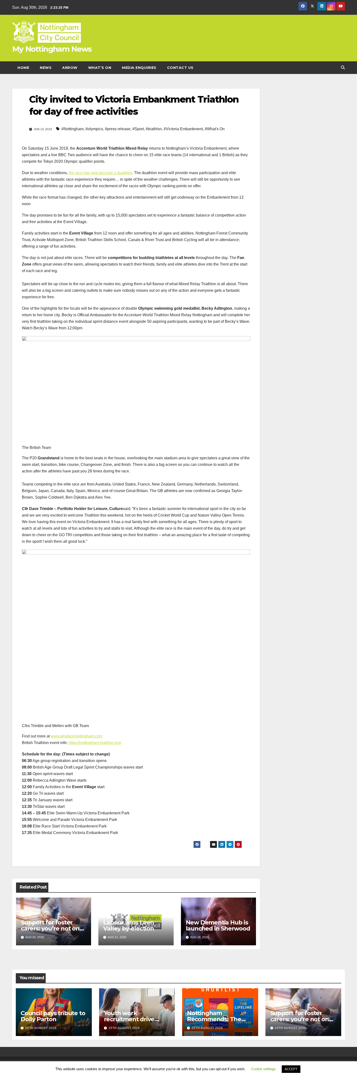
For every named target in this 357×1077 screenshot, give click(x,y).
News (45, 67)
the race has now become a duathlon (100, 173)
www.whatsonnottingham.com (76, 736)
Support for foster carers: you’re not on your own (50, 928)
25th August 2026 (124, 1028)
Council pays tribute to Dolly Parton (53, 1016)
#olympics (94, 129)
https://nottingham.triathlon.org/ (94, 743)
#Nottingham (72, 129)
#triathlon (154, 129)
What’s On (99, 67)
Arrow (69, 67)
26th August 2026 (41, 1028)
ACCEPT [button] (291, 1069)
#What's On (215, 129)
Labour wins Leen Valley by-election (128, 925)
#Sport (138, 129)
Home (23, 67)
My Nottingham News (52, 49)
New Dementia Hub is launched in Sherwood (218, 925)
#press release (117, 129)
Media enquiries (139, 67)
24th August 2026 (290, 1028)
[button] (343, 67)
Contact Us (180, 67)
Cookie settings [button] (263, 1069)
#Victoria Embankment (183, 129)
